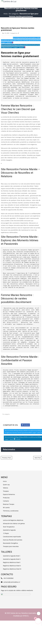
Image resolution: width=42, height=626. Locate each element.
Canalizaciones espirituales (12, 536)
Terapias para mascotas (11, 546)
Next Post (38, 458)
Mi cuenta (6, 507)
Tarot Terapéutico (8, 527)
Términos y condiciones (10, 511)
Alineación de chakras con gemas (14, 523)
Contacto (6, 501)
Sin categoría (6, 414)
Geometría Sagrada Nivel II (12, 559)
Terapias (6, 491)
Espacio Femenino (9, 494)
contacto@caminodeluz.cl (11, 582)
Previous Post (6, 458)
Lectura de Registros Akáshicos (13, 520)
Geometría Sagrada (9, 530)
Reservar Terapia (8, 504)
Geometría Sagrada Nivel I (11, 556)
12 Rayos (6, 533)
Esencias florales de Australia (12, 540)
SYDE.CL (26, 616)
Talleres (5, 488)
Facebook (26, 425)
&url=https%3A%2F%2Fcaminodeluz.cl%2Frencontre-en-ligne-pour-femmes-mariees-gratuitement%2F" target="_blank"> (21, 40)
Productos (6, 498)
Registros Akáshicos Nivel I (11, 562)
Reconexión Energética (10, 543)
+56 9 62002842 (8, 578)
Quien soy (6, 484)
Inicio (5, 481)
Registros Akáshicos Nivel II (12, 566)
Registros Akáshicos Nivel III (12, 569)
